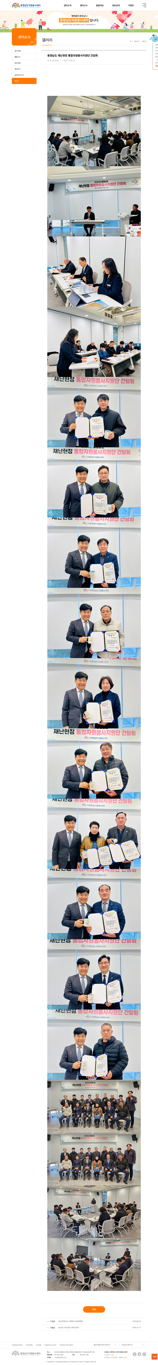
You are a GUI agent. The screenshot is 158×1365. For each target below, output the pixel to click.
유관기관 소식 (19, 75)
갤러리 (17, 81)
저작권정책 (29, 1345)
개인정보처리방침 (17, 1345)
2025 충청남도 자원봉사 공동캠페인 (70, 1321)
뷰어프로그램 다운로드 (67, 1345)
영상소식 (17, 69)
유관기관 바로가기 (127, 1345)
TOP (154, 1357)
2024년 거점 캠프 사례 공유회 (68, 1327)
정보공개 (116, 5)
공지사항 (17, 51)
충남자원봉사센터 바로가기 (102, 1345)
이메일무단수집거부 (50, 1345)
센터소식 (83, 5)
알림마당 (100, 5)
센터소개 (67, 5)
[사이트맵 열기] (144, 5)
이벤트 (131, 5)
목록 (94, 1309)
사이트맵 (38, 1345)
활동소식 (17, 57)
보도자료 (17, 63)
